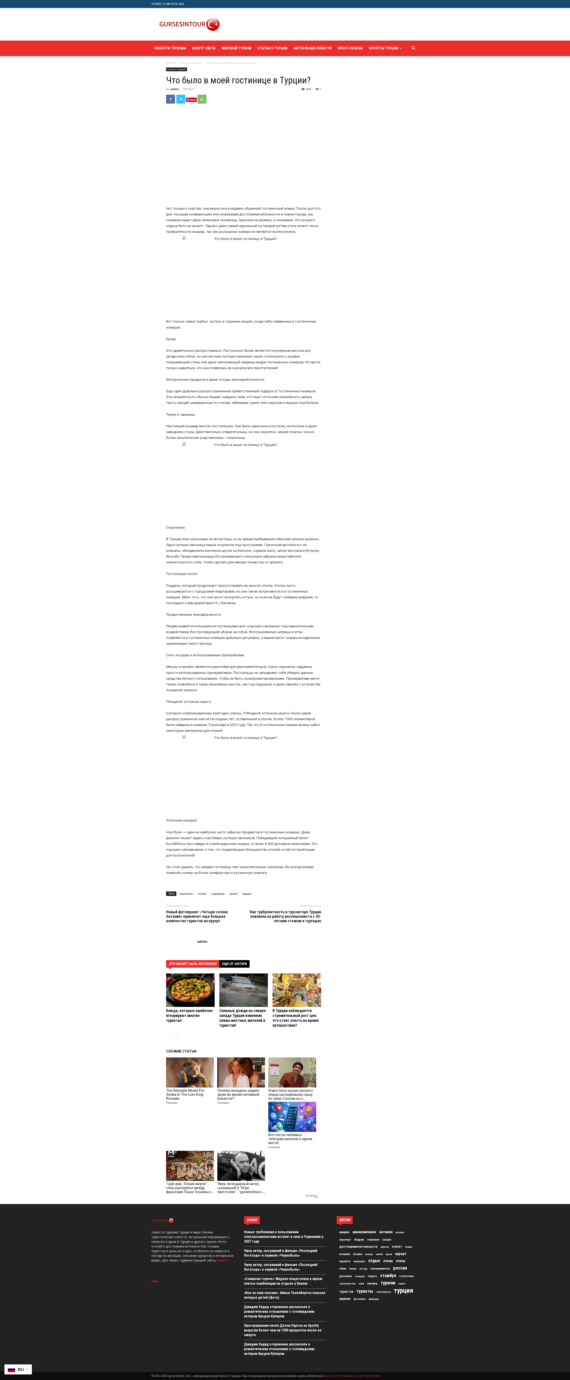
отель (400, 1261)
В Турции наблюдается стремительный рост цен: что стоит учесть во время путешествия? (296, 1018)
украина (344, 1299)
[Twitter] (180, 99)
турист (402, 1283)
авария (344, 1232)
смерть (372, 1276)
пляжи (352, 1268)
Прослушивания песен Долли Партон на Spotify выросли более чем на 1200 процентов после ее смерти (283, 1330)
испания (344, 1254)
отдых (374, 1261)
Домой (170, 63)
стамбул (388, 1275)
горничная (186, 893)
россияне (345, 1276)
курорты (344, 1261)
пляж (342, 1268)
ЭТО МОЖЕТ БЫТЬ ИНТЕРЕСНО (193, 964)
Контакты (375, 1376)
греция (386, 1239)
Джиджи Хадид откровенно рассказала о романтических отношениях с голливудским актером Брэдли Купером (279, 1311)
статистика (406, 1276)
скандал (360, 1276)
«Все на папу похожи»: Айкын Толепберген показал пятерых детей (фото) (284, 1295)
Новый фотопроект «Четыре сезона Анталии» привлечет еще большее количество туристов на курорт (197, 916)
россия (400, 1268)
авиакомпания (364, 1232)
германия (373, 1239)
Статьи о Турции (272, 48)
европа (385, 1246)
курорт (400, 1253)
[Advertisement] (308, 24)
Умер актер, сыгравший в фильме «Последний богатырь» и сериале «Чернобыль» (280, 1253)
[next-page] (176, 1034)
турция (246, 893)
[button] (413, 49)
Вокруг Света (204, 48)
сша (361, 1283)
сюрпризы (217, 893)
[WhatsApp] (201, 99)
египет (397, 1247)
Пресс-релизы (350, 48)
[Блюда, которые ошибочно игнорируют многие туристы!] (190, 990)
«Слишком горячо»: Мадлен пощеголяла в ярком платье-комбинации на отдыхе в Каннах (283, 1281)
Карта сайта (332, 1376)
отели (388, 1261)
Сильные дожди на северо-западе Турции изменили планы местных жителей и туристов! (243, 1018)
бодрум (359, 1239)
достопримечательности (358, 1247)
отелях (202, 893)
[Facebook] (170, 99)
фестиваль (360, 1299)
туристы (364, 1291)
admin (174, 89)
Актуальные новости (313, 48)
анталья (400, 1232)
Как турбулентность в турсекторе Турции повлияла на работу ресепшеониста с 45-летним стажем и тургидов (285, 916)
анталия (386, 1232)
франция (374, 1298)
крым (389, 1254)
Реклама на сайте (354, 1376)
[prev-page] (169, 1034)
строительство (347, 1283)
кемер (369, 1254)
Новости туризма (170, 48)
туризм (388, 1283)
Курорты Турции (383, 48)
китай (379, 1254)
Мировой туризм (236, 48)
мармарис (359, 1261)
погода (363, 1268)
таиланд (372, 1283)
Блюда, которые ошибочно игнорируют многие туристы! (189, 1015)
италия (357, 1254)
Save (193, 99)
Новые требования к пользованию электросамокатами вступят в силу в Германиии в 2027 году (283, 1236)
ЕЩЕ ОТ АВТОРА (234, 964)
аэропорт (345, 1239)
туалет (233, 893)
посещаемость (380, 1268)
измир (408, 1246)
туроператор (383, 1291)
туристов (346, 1292)
